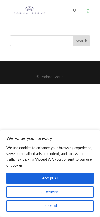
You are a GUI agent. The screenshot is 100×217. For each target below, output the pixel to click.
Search (81, 40)
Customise (50, 191)
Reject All (50, 205)
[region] (50, 173)
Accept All (50, 178)
